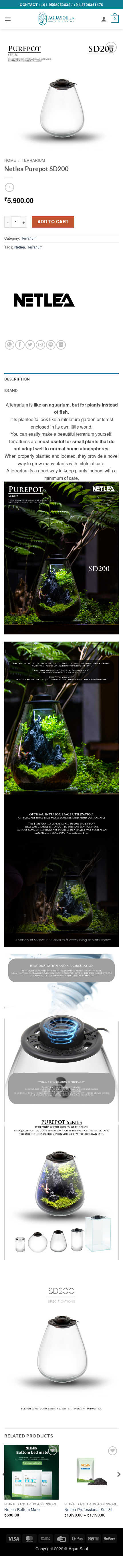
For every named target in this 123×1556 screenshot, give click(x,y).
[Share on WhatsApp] (9, 345)
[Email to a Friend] (40, 345)
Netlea (19, 247)
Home (10, 160)
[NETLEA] (44, 300)
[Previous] (4, 1485)
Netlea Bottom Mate (22, 1509)
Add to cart (53, 221)
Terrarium (33, 160)
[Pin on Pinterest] (50, 345)
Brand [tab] (11, 390)
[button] (7, 19)
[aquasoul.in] (56, 19)
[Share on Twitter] (30, 345)
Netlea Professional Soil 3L (88, 1509)
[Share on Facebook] (20, 345)
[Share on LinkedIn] (61, 345)
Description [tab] (17, 379)
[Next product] (9, 187)
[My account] (104, 19)
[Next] (118, 1485)
